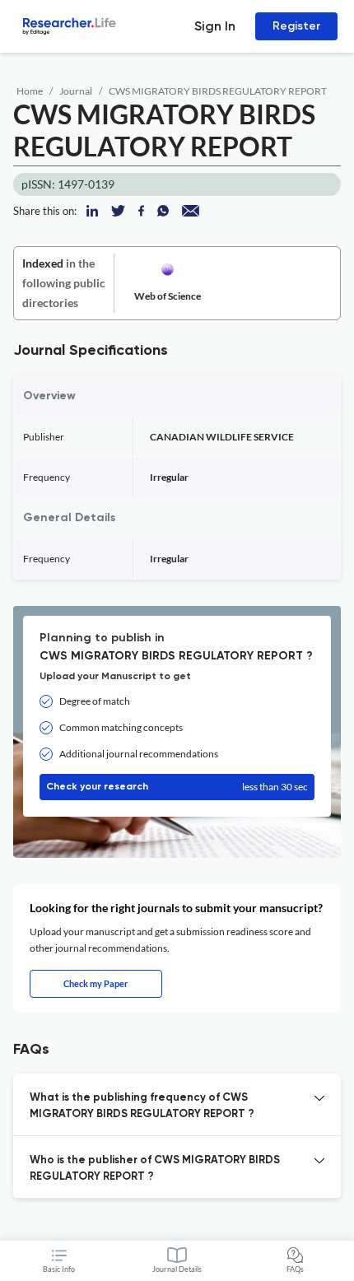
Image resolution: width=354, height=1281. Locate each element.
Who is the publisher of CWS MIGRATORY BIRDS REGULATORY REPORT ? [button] (155, 1168)
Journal (75, 91)
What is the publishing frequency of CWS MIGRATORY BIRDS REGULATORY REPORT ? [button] (142, 1106)
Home (29, 91)
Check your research (177, 786)
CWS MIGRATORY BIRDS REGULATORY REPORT (218, 91)
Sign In (214, 26)
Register (296, 26)
